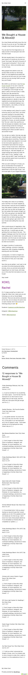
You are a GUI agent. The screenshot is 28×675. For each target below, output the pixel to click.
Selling (23, 358)
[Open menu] (25, 3)
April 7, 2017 (5, 604)
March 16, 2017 (6, 506)
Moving (7, 358)
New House (7, 351)
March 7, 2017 (5, 413)
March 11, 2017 (6, 484)
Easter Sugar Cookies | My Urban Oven (13, 624)
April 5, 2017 (5, 580)
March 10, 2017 (6, 460)
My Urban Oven (6, 3)
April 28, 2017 (5, 647)
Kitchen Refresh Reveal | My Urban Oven (13, 505)
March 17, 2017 (6, 532)
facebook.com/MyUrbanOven (16, 307)
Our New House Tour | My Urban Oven (13, 646)
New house (12, 358)
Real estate (19, 358)
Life (3, 351)
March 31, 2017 (6, 556)
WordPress (17, 672)
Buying (3, 358)
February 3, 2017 (6, 389)
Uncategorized (14, 351)
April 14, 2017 (5, 626)
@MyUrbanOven (12, 311)
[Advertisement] (13, 330)
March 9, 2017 (5, 437)
